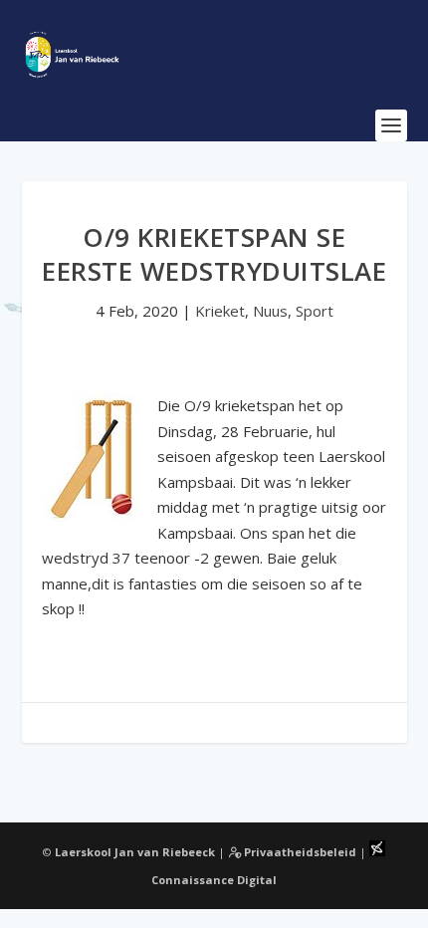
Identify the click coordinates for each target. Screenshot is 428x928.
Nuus (270, 311)
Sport (314, 311)
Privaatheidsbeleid (298, 851)
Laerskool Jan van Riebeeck (135, 851)
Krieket (220, 311)
